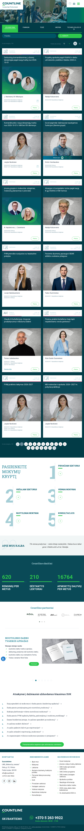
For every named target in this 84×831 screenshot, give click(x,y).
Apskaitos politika (66, 779)
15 (41, 448)
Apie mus (35, 762)
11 (65, 444)
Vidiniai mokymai (38, 789)
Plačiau (35, 107)
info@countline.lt (8, 773)
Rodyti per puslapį (56, 44)
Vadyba (58, 27)
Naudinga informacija (67, 782)
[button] (39, 622)
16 (46, 448)
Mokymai (35, 765)
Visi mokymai (10, 27)
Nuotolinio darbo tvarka (68, 785)
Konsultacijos (36, 795)
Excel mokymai (65, 761)
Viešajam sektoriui (38, 786)
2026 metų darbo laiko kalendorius (68, 789)
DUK (33, 780)
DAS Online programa (67, 772)
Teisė (42, 27)
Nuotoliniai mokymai (39, 792)
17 (50, 448)
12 (28, 448)
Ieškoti (65, 36)
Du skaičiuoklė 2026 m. (68, 793)
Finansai (26, 27)
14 (37, 448)
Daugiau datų (8, 369)
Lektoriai (35, 768)
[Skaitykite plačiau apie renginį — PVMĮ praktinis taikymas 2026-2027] (21, 395)
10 (60, 444)
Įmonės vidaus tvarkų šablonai (70, 764)
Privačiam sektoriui (39, 784)
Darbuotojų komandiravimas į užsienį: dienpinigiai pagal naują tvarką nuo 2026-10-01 (20, 60)
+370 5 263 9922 (8, 776)
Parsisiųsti (34, 664)
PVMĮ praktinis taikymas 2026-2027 (18, 384)
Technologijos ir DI (74, 28)
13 (33, 448)
